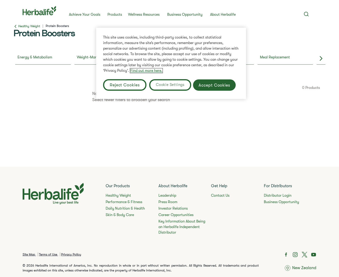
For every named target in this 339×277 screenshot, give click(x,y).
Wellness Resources (144, 14)
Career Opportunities (175, 215)
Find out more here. (146, 71)
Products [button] (114, 14)
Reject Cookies (125, 85)
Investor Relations (173, 208)
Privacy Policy (71, 254)
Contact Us (220, 195)
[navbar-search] (306, 14)
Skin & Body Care (120, 215)
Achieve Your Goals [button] (84, 14)
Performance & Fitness (124, 202)
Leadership (167, 195)
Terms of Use (48, 254)
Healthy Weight (118, 195)
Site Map (29, 254)
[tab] (43, 59)
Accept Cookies (214, 85)
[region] (171, 63)
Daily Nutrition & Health (125, 208)
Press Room (167, 202)
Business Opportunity (184, 14)
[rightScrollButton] (321, 59)
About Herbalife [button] (223, 14)
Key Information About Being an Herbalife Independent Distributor (181, 227)
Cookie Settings (170, 85)
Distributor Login (277, 195)
